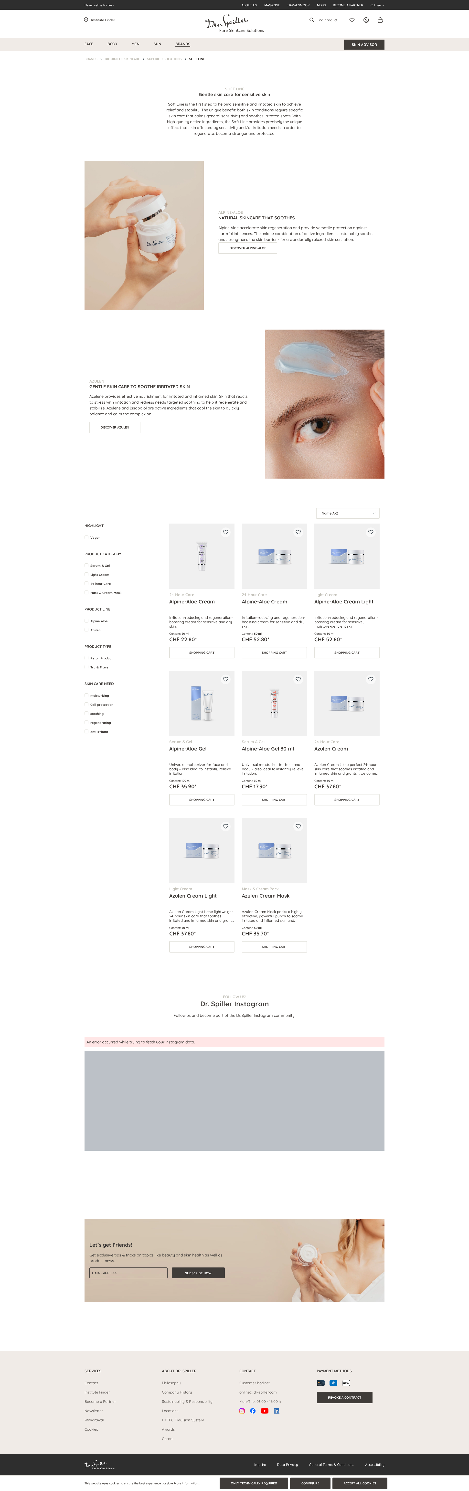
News (321, 5)
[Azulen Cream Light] (201, 850)
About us (249, 5)
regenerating (100, 723)
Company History (177, 1392)
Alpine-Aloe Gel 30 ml (268, 748)
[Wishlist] (353, 20)
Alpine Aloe (99, 621)
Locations (170, 1410)
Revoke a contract (344, 1397)
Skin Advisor (364, 44)
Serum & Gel (100, 566)
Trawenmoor (298, 5)
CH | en (376, 5)
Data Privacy (287, 1464)
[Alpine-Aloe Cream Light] (347, 556)
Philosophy (171, 1383)
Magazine (272, 5)
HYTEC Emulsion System (183, 1420)
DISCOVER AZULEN (115, 427)
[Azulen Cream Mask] (274, 850)
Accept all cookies (360, 1483)
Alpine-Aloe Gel (188, 748)
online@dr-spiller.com (258, 1392)
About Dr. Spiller (179, 1371)
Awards (168, 1429)
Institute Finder (103, 20)
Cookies (91, 1429)
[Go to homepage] (234, 23)
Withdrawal (94, 1420)
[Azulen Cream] (347, 703)
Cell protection (101, 705)
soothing (97, 714)
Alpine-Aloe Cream (192, 601)
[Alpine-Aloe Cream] (201, 556)
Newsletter (94, 1410)
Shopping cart (201, 652)
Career (168, 1438)
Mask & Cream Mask (105, 593)
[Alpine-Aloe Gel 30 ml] (274, 703)
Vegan (95, 537)
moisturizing (99, 695)
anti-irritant (99, 732)
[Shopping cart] (380, 20)
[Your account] (367, 20)
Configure (310, 1483)
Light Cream (99, 575)
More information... (187, 1483)
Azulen (95, 630)
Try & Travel (99, 667)
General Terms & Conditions (331, 1464)
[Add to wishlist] (226, 532)
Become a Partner (348, 5)
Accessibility (374, 1464)
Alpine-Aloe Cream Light (344, 601)
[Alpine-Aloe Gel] (201, 703)
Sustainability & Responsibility (187, 1401)
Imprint (260, 1464)
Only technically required (254, 1483)
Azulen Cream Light (193, 895)
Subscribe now (198, 1273)
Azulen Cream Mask (266, 895)
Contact (91, 1383)
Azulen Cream (331, 748)
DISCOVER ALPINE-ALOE (248, 248)
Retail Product (101, 658)
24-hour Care (100, 584)
